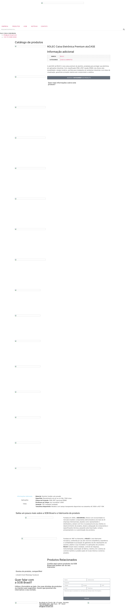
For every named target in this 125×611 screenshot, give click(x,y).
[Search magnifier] (124, 29)
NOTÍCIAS (34, 26)
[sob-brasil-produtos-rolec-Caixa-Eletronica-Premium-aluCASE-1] (30, 46)
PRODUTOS (16, 26)
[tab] (25, 496)
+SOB (25, 26)
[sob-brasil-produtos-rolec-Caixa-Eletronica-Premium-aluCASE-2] (30, 77)
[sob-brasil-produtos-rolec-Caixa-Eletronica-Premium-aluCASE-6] (30, 199)
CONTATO (44, 26)
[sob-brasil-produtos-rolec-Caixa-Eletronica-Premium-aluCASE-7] (30, 229)
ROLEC (62, 56)
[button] (18, 575)
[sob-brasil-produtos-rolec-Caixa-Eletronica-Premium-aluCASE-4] (30, 138)
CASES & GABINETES (66, 59)
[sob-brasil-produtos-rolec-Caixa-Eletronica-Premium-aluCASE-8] (30, 260)
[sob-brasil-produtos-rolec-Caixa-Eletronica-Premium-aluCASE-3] (30, 107)
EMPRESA (5, 26)
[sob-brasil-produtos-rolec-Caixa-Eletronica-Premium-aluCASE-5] (30, 168)
